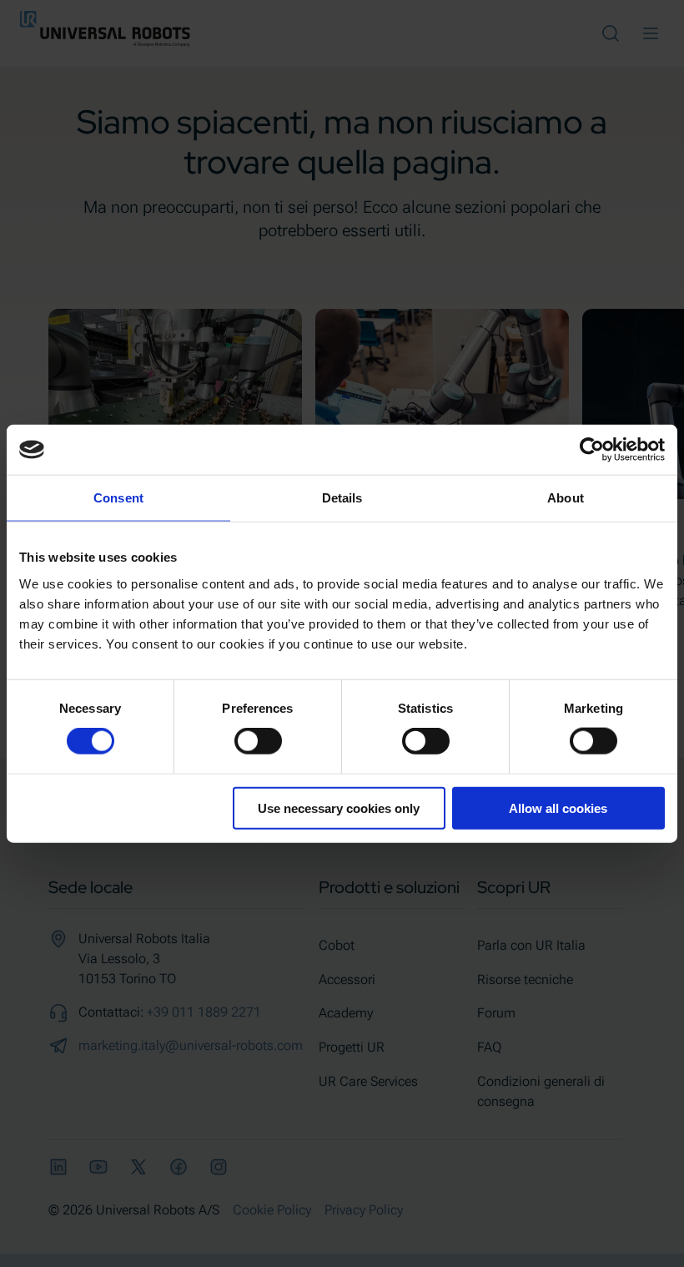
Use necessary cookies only (339, 807)
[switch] (258, 741)
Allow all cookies (558, 807)
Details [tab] (342, 498)
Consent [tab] (118, 498)
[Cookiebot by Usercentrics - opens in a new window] (592, 449)
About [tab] (565, 498)
